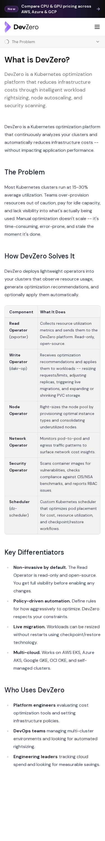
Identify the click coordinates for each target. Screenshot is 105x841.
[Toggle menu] (97, 27)
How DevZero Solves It (39, 256)
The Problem (24, 172)
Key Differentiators (34, 552)
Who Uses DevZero (34, 690)
